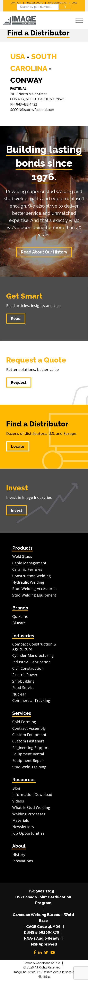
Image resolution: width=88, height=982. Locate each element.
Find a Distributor (37, 423)
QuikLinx (20, 616)
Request (18, 382)
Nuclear (19, 694)
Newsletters (23, 826)
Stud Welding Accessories (34, 588)
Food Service (23, 687)
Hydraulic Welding (28, 582)
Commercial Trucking (31, 700)
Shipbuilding (23, 681)
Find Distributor (57, 3)
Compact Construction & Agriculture (34, 646)
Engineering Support (30, 747)
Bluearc (19, 622)
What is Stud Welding (31, 807)
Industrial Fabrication (31, 661)
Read (15, 318)
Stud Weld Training (29, 766)
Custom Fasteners (28, 741)
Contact (16, 3)
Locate (17, 446)
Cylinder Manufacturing (33, 655)
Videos (18, 801)
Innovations (22, 860)
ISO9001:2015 (41, 891)
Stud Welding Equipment (34, 595)
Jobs (74, 3)
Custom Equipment (29, 734)
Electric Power (24, 674)
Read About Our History (44, 252)
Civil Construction (28, 668)
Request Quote (34, 3)
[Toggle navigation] (79, 21)
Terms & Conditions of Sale (42, 963)
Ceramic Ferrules (27, 569)
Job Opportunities (28, 833)
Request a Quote (36, 360)
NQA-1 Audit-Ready (41, 938)
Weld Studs (22, 556)
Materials (20, 820)
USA (17, 56)
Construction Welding (31, 575)
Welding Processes (28, 814)
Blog (16, 788)
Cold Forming (24, 721)
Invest (17, 487)
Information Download (32, 794)
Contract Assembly (29, 728)
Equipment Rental (28, 753)
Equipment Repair (28, 760)
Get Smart (24, 296)
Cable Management (29, 562)
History (18, 854)
